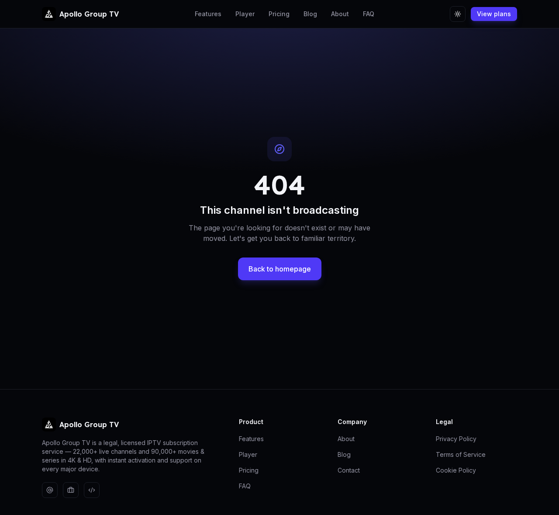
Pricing (279, 13)
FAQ (368, 13)
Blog (310, 13)
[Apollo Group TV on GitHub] (92, 490)
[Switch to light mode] (458, 14)
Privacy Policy (456, 438)
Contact (349, 470)
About (340, 13)
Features (208, 13)
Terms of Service (461, 454)
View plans (494, 13)
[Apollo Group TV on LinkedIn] (71, 490)
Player (245, 13)
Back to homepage (279, 268)
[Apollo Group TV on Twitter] (50, 490)
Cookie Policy (456, 470)
